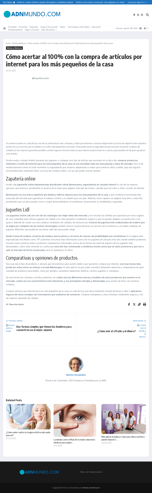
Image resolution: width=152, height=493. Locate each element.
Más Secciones (48, 30)
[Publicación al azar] (140, 28)
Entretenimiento (15, 30)
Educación (96, 27)
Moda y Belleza (19, 43)
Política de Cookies (87, 472)
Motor (62, 27)
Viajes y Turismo (32, 30)
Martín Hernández (76, 374)
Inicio (8, 43)
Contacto (98, 472)
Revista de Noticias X (91, 488)
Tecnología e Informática (79, 27)
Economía (23, 27)
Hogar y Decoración (49, 27)
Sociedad (12, 27)
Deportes (34, 27)
